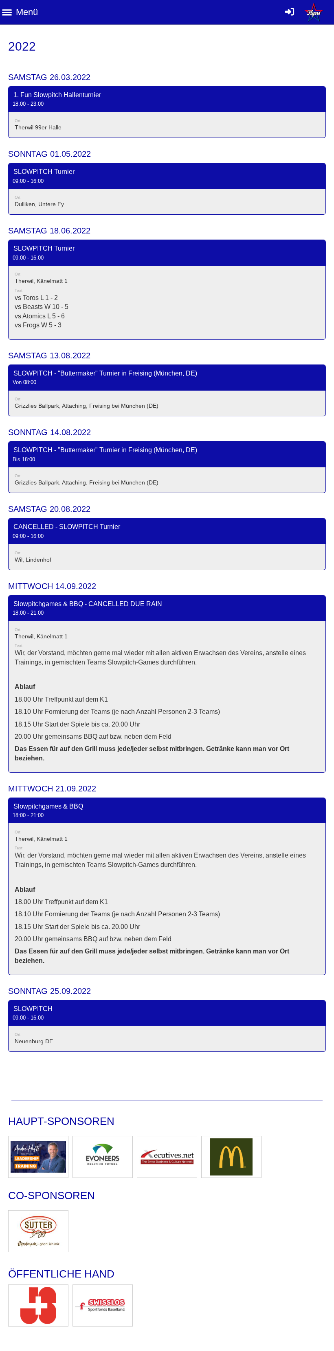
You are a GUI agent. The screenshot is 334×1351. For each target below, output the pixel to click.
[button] (167, 112)
